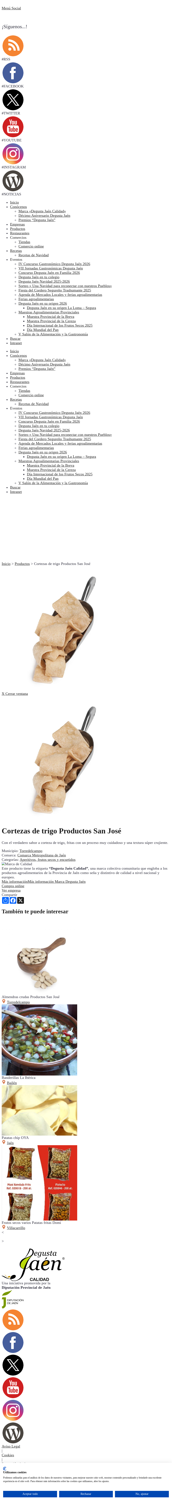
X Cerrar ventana (15, 694)
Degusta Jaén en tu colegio (38, 426)
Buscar (15, 338)
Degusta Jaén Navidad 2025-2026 (44, 430)
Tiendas (24, 391)
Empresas (17, 224)
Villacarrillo (16, 1228)
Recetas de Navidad (33, 404)
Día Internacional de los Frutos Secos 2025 (60, 474)
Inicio (14, 202)
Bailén (12, 1083)
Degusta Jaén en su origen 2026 (42, 452)
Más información (44, 881)
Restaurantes (19, 233)
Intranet (16, 343)
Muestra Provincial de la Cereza (51, 470)
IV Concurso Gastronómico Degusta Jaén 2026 (54, 413)
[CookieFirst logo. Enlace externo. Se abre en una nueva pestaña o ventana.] (4, 1469)
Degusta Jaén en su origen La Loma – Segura (61, 456)
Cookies (8, 1455)
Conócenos (18, 207)
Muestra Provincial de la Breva (50, 465)
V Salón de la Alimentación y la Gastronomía (53, 483)
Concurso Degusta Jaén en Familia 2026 (49, 421)
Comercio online (31, 395)
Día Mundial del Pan (43, 478)
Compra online (13, 886)
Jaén (10, 1143)
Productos (17, 229)
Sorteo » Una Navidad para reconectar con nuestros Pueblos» (65, 435)
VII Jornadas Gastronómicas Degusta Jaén (50, 417)
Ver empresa (11, 890)
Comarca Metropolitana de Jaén (41, 855)
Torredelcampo (31, 851)
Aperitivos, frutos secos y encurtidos (48, 859)
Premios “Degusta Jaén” (36, 369)
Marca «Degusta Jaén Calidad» (42, 360)
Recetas (16, 251)
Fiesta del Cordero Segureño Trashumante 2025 (54, 439)
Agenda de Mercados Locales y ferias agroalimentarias (60, 443)
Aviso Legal (11, 1446)
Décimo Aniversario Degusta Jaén (44, 364)
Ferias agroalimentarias (36, 448)
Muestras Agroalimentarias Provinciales (48, 461)
